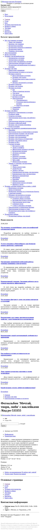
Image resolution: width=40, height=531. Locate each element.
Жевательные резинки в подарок (23, 149)
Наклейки (12, 130)
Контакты (8, 31)
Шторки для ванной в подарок (22, 82)
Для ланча (15, 93)
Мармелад (15, 154)
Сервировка (16, 107)
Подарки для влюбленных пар (19, 135)
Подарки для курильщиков (17, 137)
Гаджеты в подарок (15, 116)
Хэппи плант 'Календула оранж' (15, 474)
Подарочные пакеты (15, 49)
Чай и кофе (16, 160)
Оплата (7, 30)
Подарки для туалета (19, 77)
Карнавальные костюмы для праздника (25, 172)
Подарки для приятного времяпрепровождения (20, 128)
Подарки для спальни (16, 86)
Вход (6, 14)
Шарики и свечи (17, 184)
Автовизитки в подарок (16, 58)
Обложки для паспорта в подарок (20, 195)
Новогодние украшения (16, 70)
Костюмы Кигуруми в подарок (22, 200)
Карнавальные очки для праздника (24, 174)
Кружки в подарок (18, 96)
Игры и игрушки (10, 54)
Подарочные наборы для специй (19, 216)
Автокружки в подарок (16, 60)
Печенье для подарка (19, 158)
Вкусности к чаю (18, 146)
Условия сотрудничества (13, 24)
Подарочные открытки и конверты (20, 47)
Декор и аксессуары (19, 167)
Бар (13, 89)
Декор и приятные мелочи (21, 91)
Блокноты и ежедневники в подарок (21, 112)
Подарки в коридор (15, 84)
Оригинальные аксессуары (21, 202)
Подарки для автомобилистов (14, 56)
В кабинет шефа (14, 114)
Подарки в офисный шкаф (17, 123)
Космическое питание (19, 151)
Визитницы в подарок (16, 188)
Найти (3, 11)
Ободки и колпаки (18, 181)
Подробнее (4, 238)
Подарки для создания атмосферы (20, 125)
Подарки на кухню (15, 88)
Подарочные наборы (11, 214)
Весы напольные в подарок (21, 75)
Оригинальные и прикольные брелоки (21, 207)
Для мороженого (21, 100)
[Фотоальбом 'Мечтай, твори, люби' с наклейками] (18, 415)
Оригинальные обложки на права (20, 63)
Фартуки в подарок (22, 105)
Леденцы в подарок (18, 153)
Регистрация (9, 16)
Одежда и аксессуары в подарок (19, 197)
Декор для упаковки (15, 42)
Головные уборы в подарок (21, 198)
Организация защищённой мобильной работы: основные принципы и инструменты (17, 262)
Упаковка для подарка (16, 51)
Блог (6, 23)
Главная (7, 19)
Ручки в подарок (14, 126)
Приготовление (17, 98)
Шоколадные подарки (19, 161)
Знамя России (17, 168)
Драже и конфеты (18, 147)
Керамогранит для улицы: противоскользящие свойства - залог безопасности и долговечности (17, 318)
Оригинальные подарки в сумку (19, 209)
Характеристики (10, 436)
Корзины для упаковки (16, 44)
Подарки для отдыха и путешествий (21, 139)
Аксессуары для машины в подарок (20, 61)
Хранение (15, 109)
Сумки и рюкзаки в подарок (21, 205)
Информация (9, 434)
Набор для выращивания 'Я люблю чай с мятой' (20, 472)
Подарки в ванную (15, 74)
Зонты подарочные (15, 190)
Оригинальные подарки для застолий (21, 133)
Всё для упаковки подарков (14, 40)
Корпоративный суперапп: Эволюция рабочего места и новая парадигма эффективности (19, 282)
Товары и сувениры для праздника (20, 163)
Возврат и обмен (10, 26)
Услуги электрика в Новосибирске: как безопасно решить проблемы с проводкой (18, 244)
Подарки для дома (11, 68)
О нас (6, 21)
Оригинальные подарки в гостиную (21, 72)
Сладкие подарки (14, 144)
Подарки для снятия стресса (18, 140)
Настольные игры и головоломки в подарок (23, 132)
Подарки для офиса (11, 111)
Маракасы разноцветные (20, 176)
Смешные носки (17, 204)
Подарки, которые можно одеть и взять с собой (20, 186)
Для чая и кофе (17, 95)
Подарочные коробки (16, 46)
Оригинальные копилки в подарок (20, 121)
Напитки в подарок (18, 156)
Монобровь (16, 177)
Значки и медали (17, 170)
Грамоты (15, 165)
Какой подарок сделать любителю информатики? (18, 388)
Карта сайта (9, 33)
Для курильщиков (11, 53)
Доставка (8, 28)
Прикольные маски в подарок (22, 183)
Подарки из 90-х (14, 142)
